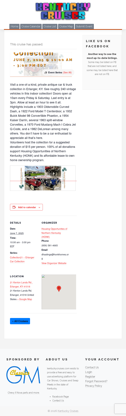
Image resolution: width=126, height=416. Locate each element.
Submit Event (84, 26)
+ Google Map (24, 299)
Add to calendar (27, 207)
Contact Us (58, 400)
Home (14, 26)
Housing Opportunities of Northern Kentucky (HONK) (54, 232)
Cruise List (50, 26)
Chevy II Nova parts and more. (24, 392)
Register (90, 376)
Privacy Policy (93, 385)
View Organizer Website (54, 263)
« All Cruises (20, 321)
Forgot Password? (96, 381)
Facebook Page (60, 396)
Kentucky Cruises (68, 411)
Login (88, 372)
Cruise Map (66, 26)
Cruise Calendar (30, 26)
